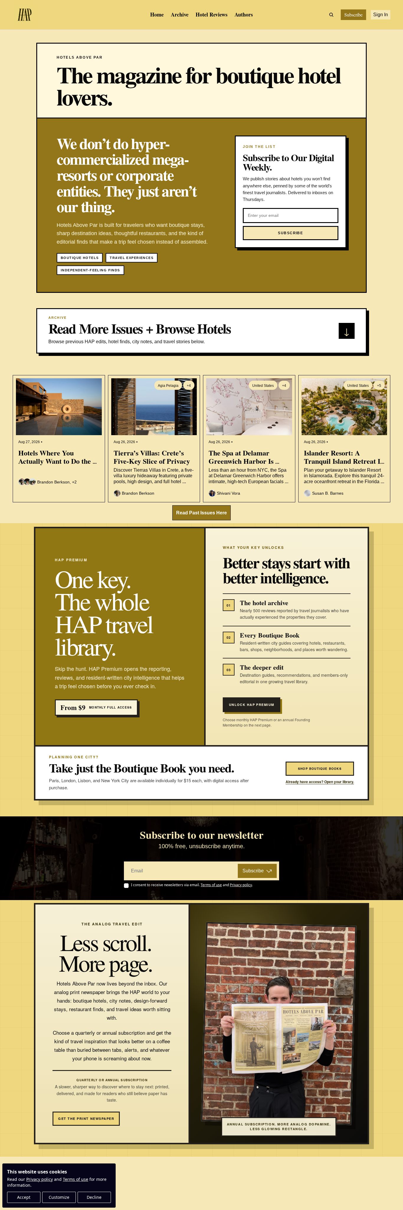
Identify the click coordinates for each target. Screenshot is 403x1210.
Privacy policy (39, 1179)
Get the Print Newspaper (86, 1118)
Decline (94, 1197)
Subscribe (253, 870)
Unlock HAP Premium (251, 704)
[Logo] (24, 15)
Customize (59, 1197)
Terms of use (75, 1179)
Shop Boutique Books (320, 769)
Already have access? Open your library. (320, 781)
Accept (23, 1197)
